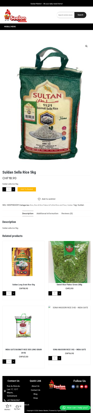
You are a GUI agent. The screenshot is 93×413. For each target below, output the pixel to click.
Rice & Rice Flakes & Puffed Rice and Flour (50, 205)
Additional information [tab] (47, 213)
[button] (86, 46)
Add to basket (27, 189)
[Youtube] (82, 386)
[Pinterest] (86, 386)
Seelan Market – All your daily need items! (47, 4)
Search (80, 15)
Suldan (70, 205)
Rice (31, 205)
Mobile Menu (10, 27)
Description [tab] (27, 213)
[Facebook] (73, 386)
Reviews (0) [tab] (67, 213)
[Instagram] (77, 386)
